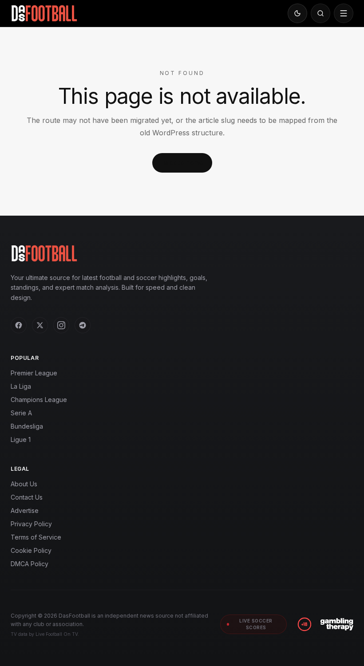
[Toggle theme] (297, 13)
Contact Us (27, 497)
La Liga (21, 386)
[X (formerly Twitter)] (40, 325)
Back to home (182, 162)
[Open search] (320, 13)
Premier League (34, 373)
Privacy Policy (31, 524)
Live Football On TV (57, 634)
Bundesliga (27, 426)
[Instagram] (61, 325)
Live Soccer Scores (256, 624)
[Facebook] (19, 325)
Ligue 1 (21, 439)
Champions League (39, 399)
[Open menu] (343, 13)
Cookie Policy (31, 550)
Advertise (25, 510)
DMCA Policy (29, 563)
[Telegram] (83, 325)
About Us (24, 484)
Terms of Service (36, 537)
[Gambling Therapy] (336, 624)
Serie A (21, 413)
